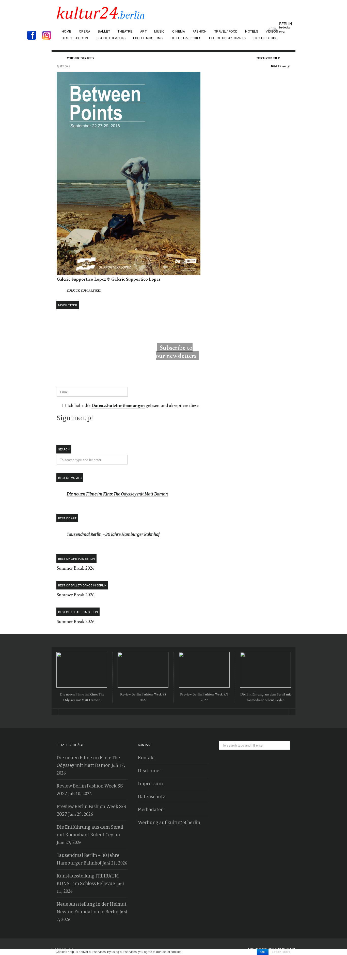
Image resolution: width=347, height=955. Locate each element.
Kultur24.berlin (259, 948)
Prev (55, 712)
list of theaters (111, 38)
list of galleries (185, 38)
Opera (84, 31)
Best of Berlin (75, 38)
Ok (262, 952)
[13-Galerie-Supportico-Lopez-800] (128, 271)
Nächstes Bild (268, 58)
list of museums (148, 38)
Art (143, 31)
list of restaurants (227, 38)
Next (292, 712)
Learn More (281, 952)
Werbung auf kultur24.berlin (169, 822)
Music (159, 31)
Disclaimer (149, 771)
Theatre (125, 31)
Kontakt (146, 758)
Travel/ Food (226, 31)
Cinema (178, 31)
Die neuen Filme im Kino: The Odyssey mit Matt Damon (117, 494)
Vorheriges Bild (80, 58)
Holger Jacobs (285, 948)
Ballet (104, 31)
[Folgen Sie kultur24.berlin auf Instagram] (48, 36)
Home (66, 31)
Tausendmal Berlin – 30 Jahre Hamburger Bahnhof (113, 534)
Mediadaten (151, 809)
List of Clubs (265, 38)
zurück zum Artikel (84, 291)
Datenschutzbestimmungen (118, 405)
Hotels (251, 31)
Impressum (150, 783)
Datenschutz (151, 796)
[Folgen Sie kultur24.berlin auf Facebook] (34, 36)
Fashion (200, 31)
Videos (272, 31)
